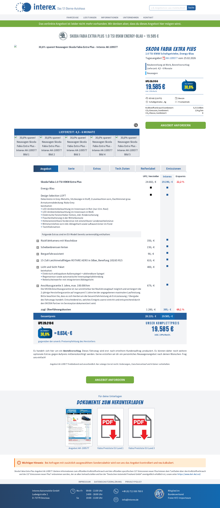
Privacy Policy (133, 481)
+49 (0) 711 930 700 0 (132, 491)
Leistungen (89, 17)
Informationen (109, 17)
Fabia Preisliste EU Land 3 (142, 448)
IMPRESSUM (85, 481)
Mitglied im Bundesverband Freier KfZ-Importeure (179, 494)
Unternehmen (131, 17)
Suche (191, 7)
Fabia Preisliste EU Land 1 (110, 448)
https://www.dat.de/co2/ (189, 474)
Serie (71, 168)
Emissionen (173, 168)
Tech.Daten (122, 168)
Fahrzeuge (73, 17)
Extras (97, 168)
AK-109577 (172, 58)
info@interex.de (130, 499)
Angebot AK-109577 (79, 448)
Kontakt (148, 17)
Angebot (45, 168)
